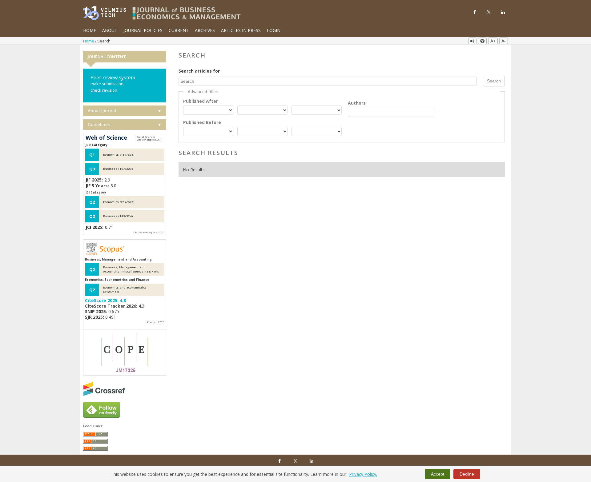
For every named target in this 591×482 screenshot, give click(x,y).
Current (179, 30)
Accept (437, 474)
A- (503, 40)
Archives (205, 30)
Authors (357, 103)
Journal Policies (143, 30)
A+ (493, 40)
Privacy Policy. (363, 474)
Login (273, 30)
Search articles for (199, 71)
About (109, 30)
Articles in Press (241, 30)
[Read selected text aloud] (472, 41)
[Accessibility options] (482, 41)
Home (89, 30)
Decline (467, 474)
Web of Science (106, 138)
